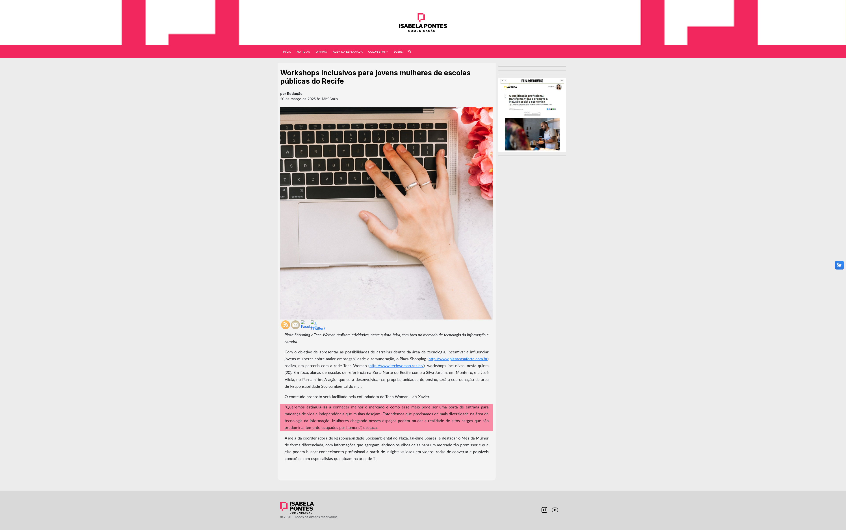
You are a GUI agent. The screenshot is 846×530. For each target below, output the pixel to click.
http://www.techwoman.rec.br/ (396, 366)
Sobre (398, 51)
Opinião (321, 51)
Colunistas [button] (377, 51)
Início (287, 51)
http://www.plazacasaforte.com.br (458, 359)
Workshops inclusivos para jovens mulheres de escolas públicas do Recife (375, 77)
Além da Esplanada (348, 51)
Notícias (303, 51)
